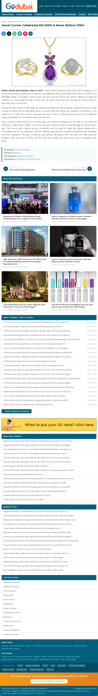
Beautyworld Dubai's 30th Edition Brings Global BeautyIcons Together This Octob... (38, 357)
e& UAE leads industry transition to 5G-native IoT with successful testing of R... (35, 344)
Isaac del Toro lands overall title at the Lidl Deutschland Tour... (29, 405)
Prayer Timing (7, 649)
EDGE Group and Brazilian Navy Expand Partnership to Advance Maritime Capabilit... (37, 537)
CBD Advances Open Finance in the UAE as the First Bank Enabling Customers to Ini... (38, 449)
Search (82, 14)
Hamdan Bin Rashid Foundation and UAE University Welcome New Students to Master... (39, 516)
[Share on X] (9, 33)
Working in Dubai (40, 657)
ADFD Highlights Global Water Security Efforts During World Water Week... (33, 570)
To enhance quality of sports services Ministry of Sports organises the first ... (34, 365)
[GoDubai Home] (19, 6)
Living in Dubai (7, 657)
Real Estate (8, 604)
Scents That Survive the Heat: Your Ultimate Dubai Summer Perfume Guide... (34, 453)
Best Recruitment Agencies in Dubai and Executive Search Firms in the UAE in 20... (37, 392)
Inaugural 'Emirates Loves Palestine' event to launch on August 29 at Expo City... (35, 511)
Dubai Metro (67, 646)
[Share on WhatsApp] (14, 33)
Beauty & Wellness (53, 6)
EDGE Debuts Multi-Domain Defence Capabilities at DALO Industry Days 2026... (36, 400)
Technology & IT (9, 591)
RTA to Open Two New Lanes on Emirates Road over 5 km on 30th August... (34, 557)
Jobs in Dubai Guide (68, 659)
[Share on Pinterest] (25, 33)
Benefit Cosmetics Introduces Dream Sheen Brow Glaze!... (27, 495)
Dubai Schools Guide (55, 657)
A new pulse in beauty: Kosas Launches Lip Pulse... (23, 500)
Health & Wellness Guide (10, 659)
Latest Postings (24, 14)
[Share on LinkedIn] (20, 33)
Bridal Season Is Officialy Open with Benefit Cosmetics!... (26, 466)
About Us (5, 646)
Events (66, 6)
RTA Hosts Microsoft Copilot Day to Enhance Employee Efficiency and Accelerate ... (38, 383)
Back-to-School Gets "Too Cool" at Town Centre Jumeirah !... (27, 549)
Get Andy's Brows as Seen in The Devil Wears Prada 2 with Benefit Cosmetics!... (35, 491)
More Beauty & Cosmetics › (82, 179)
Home (41, 6)
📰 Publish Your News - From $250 (49, 681)
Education (80, 6)
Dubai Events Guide (72, 657)
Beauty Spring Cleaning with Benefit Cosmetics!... (23, 474)
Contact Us (29, 646)
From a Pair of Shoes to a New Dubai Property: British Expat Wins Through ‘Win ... (37, 322)
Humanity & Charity (11, 634)
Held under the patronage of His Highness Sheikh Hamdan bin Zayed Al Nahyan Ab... (38, 352)
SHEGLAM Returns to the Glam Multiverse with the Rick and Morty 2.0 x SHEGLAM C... (37, 487)
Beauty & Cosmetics (16, 22)
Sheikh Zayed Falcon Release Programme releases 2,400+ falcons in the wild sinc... (38, 331)
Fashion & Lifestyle (11, 587)
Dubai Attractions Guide (23, 657)
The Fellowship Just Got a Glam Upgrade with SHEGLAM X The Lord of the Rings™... (38, 374)
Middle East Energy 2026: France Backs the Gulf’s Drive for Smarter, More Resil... (36, 562)
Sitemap (17, 649)
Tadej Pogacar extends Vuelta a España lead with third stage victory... (32, 528)
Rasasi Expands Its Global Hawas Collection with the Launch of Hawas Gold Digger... (37, 445)
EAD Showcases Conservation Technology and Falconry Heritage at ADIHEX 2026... (37, 532)
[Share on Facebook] (4, 33)
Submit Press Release (65, 14)
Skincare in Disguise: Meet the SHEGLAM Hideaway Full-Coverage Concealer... (35, 483)
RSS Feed (38, 646)
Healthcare (8, 626)
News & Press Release (77, 665)
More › (91, 436)
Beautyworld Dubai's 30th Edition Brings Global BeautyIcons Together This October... (38, 441)
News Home (8, 14)
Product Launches (43, 14)
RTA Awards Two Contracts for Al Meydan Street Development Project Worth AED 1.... (38, 524)
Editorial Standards (17, 646)
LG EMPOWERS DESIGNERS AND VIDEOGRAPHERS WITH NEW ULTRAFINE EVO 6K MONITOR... (43, 379)
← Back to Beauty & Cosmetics (16, 411)
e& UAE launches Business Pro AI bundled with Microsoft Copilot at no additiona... (37, 335)
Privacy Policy (48, 646)
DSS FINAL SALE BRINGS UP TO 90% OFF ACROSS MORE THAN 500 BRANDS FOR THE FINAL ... (43, 339)
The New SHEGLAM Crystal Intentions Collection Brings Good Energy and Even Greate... (39, 470)
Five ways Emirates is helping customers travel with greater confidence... (34, 326)
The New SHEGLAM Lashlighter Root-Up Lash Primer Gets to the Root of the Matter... (37, 462)
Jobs (72, 6)
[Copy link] (30, 33)
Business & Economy (11, 613)
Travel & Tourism (10, 608)
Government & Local (11, 621)
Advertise (58, 646)
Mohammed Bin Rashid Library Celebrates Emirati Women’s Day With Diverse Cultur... (38, 545)
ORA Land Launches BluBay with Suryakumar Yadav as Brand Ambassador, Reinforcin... (39, 387)
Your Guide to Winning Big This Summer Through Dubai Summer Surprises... (35, 396)
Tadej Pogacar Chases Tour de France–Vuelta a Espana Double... (30, 361)
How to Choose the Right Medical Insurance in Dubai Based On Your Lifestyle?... (36, 348)
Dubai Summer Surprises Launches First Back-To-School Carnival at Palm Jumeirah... (38, 370)
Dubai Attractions (80, 646)
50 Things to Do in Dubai (29, 659)
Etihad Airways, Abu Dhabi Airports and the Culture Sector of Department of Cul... (36, 553)
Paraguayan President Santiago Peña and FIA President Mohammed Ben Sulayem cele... (40, 520)
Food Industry (9, 600)
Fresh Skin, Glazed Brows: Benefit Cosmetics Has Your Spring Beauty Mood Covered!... (39, 479)
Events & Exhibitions (11, 630)
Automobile (8, 595)
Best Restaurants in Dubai (50, 659)
